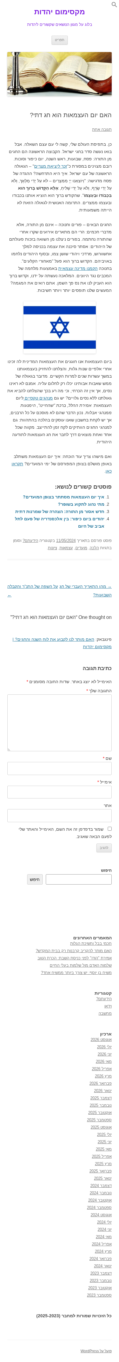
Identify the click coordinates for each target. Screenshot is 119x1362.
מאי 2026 (104, 1061)
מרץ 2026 (103, 1076)
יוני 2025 (105, 1142)
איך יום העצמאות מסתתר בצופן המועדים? (63, 496)
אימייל (104, 782)
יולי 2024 (104, 1222)
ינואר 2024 (103, 1266)
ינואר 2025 (103, 1178)
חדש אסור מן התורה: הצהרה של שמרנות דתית (59, 511)
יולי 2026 (104, 1047)
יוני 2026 (105, 1054)
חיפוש (106, 870)
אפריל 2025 (102, 1156)
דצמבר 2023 (101, 1273)
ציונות (52, 548)
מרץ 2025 (103, 1163)
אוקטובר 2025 (100, 1112)
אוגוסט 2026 (101, 1039)
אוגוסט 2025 (101, 1127)
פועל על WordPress (96, 1351)
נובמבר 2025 (101, 1105)
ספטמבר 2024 (99, 1207)
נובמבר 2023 (101, 1280)
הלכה (94, 548)
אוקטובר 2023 (100, 1288)
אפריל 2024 (102, 1244)
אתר (108, 805)
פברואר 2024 (100, 1258)
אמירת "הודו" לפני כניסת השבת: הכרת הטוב (75, 958)
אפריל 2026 (102, 1069)
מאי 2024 (104, 1237)
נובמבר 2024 (101, 1193)
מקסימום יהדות (59, 12)
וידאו (108, 1006)
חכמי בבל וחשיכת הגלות (91, 943)
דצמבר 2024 (101, 1185)
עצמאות (66, 548)
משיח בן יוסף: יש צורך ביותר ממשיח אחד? (76, 972)
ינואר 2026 (103, 1090)
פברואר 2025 (100, 1171)
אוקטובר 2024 (100, 1200)
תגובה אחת (102, 129)
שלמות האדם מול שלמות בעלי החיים (81, 965)
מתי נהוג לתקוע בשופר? (81, 504)
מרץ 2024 (103, 1251)
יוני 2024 (105, 1229)
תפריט (59, 40)
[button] (114, 6)
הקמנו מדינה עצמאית (78, 268)
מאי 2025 (104, 1149)
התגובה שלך (99, 690)
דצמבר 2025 (101, 1098)
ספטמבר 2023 (99, 1295)
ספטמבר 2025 (99, 1120)
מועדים (81, 548)
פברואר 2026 (100, 1083)
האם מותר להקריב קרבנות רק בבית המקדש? (74, 950)
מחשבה (105, 1013)
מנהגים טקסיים (38, 398)
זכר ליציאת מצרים (50, 166)
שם (107, 758)
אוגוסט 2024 (101, 1215)
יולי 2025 (104, 1134)
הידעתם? (30, 540)
